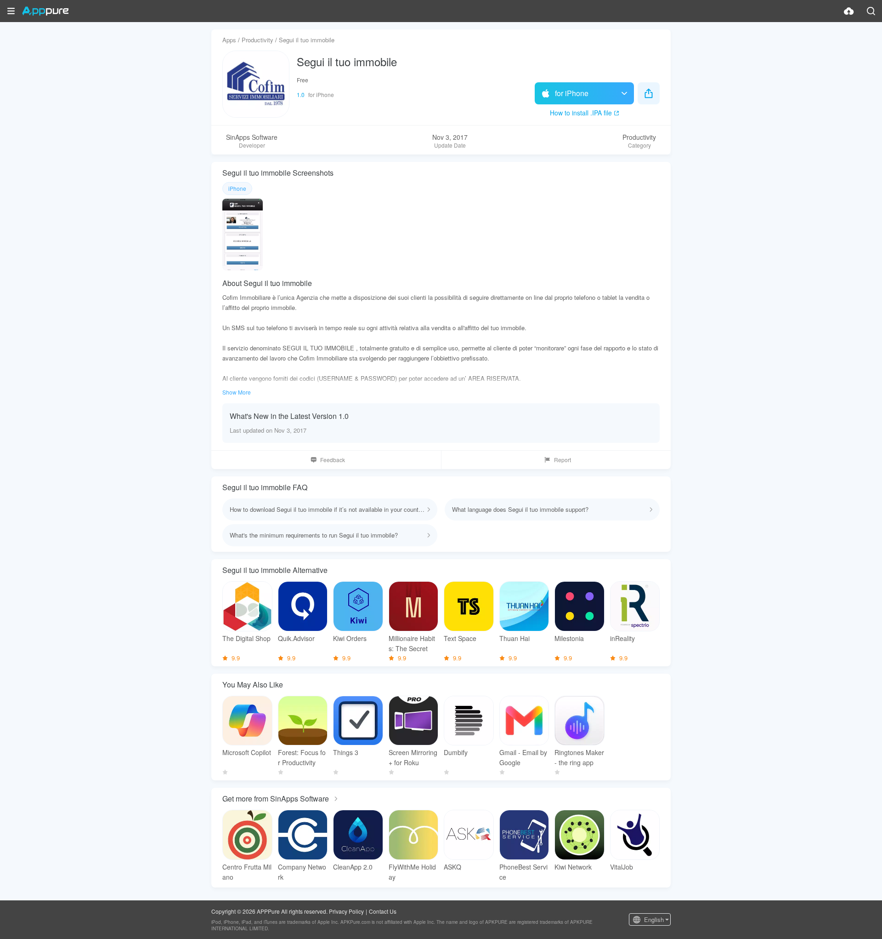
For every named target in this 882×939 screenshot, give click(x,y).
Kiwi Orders (350, 638)
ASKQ (452, 866)
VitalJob (621, 866)
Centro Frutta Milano (246, 872)
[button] (11, 11)
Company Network (302, 872)
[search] (871, 11)
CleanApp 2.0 (353, 866)
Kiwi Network (573, 866)
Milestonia (569, 638)
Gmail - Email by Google (523, 757)
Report (562, 460)
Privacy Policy (346, 911)
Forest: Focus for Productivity (302, 757)
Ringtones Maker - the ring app (579, 757)
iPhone (237, 188)
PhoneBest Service (523, 872)
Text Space (460, 638)
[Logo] (45, 11)
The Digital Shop (246, 638)
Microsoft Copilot (246, 752)
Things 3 (345, 752)
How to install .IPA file (581, 112)
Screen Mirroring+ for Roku (413, 757)
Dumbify (456, 752)
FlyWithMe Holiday (412, 872)
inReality (622, 638)
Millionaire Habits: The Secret (412, 643)
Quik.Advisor (296, 638)
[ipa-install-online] (849, 11)
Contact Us (382, 911)
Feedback (332, 460)
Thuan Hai (514, 638)
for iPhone (571, 93)
